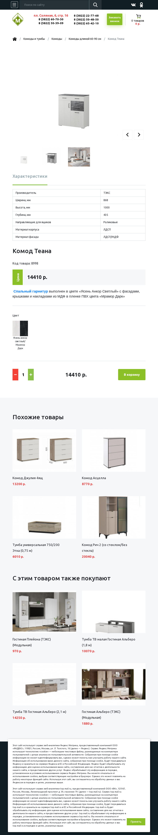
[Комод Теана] (73, 95)
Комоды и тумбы (34, 38)
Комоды (57, 38)
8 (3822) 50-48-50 (86, 19)
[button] (127, 134)
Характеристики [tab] (30, 176)
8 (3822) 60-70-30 (51, 19)
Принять (136, 821)
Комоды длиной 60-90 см (85, 38)
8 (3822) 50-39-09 (51, 23)
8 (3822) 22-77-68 (86, 15)
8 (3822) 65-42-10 (86, 23)
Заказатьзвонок (115, 19)
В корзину (132, 374)
